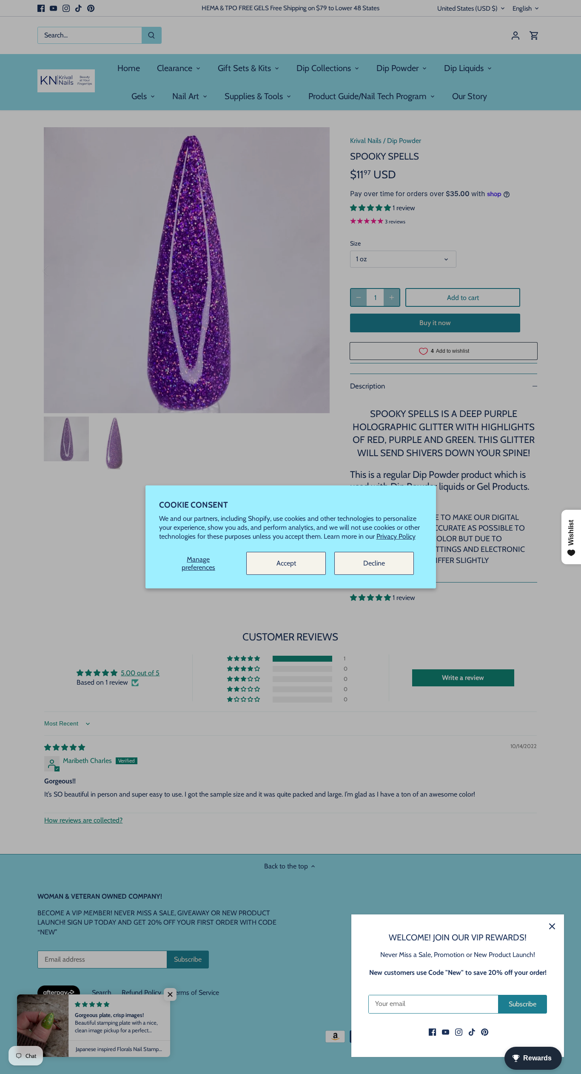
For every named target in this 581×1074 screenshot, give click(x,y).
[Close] (552, 926)
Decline (374, 563)
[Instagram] (458, 1032)
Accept (286, 563)
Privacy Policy (396, 536)
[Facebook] (432, 1032)
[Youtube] (445, 1032)
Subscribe (522, 1004)
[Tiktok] (472, 1032)
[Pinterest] (484, 1032)
